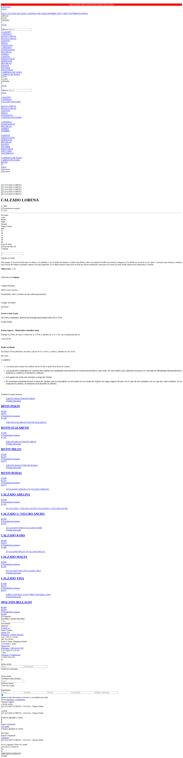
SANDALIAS (7, 45)
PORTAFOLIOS (8, 59)
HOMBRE (52, 13)
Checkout (5, 738)
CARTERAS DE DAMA (37, 13)
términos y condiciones (16, 700)
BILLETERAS (7, 70)
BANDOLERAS (8, 50)
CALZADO (6, 32)
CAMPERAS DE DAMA (11, 72)
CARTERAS (6, 34)
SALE (4, 13)
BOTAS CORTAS (8, 36)
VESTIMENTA (74, 13)
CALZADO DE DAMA (17, 13)
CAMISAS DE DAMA (10, 74)
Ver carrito (5, 726)
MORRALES (6, 61)
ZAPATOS (5, 41)
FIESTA (4, 43)
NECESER (5, 68)
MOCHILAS (6, 52)
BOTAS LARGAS (8, 39)
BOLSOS (5, 65)
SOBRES (5, 54)
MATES (84, 13)
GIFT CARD (62, 13)
